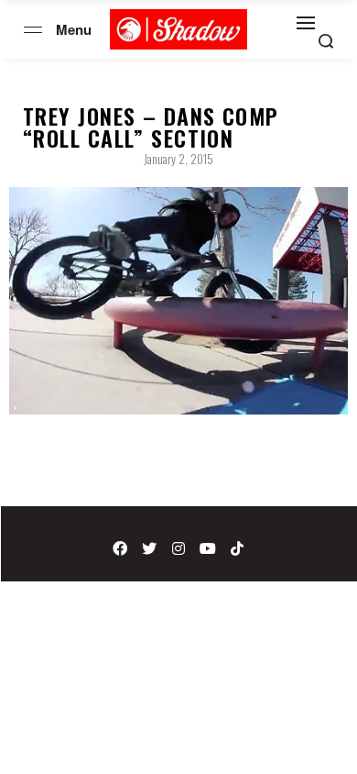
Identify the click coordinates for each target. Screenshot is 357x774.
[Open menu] (33, 30)
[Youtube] (207, 548)
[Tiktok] (237, 548)
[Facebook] (120, 548)
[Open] (306, 23)
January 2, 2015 (178, 158)
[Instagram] (178, 548)
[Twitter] (149, 548)
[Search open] (326, 41)
